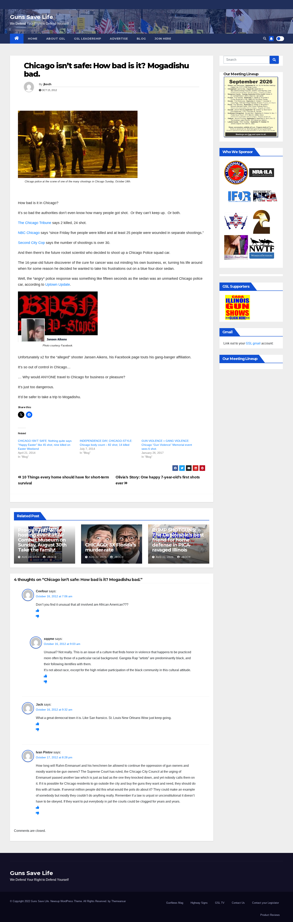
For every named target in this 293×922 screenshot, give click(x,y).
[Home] (17, 39)
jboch (47, 84)
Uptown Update (57, 284)
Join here (163, 38)
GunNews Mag (174, 902)
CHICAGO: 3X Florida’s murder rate (110, 547)
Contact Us (238, 902)
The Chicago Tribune (34, 223)
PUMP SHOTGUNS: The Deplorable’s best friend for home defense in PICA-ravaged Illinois (178, 540)
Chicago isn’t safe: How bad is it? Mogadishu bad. (106, 70)
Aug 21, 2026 (165, 557)
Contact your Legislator (265, 902)
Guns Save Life (31, 17)
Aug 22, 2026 (30, 557)
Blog (141, 38)
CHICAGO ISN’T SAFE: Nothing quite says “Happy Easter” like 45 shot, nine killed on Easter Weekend (45, 444)
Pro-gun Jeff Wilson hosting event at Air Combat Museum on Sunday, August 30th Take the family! (42, 540)
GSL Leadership (87, 38)
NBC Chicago (29, 233)
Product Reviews (270, 914)
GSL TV (219, 902)
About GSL (55, 38)
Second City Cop (32, 243)
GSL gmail (253, 343)
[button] (264, 38)
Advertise (119, 38)
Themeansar (118, 901)
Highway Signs (199, 902)
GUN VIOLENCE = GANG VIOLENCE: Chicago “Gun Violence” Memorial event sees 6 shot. (167, 444)
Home (32, 38)
